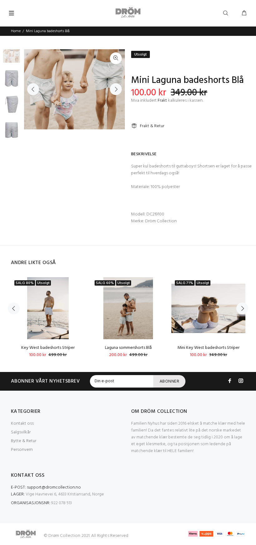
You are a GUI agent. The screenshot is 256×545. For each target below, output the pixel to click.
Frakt (162, 100)
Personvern (22, 449)
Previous (33, 89)
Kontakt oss (22, 423)
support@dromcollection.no (54, 487)
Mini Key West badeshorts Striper (208, 347)
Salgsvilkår (21, 432)
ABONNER (169, 381)
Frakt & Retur (152, 126)
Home (16, 31)
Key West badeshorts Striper (48, 347)
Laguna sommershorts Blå (128, 347)
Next (116, 89)
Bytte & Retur (23, 441)
